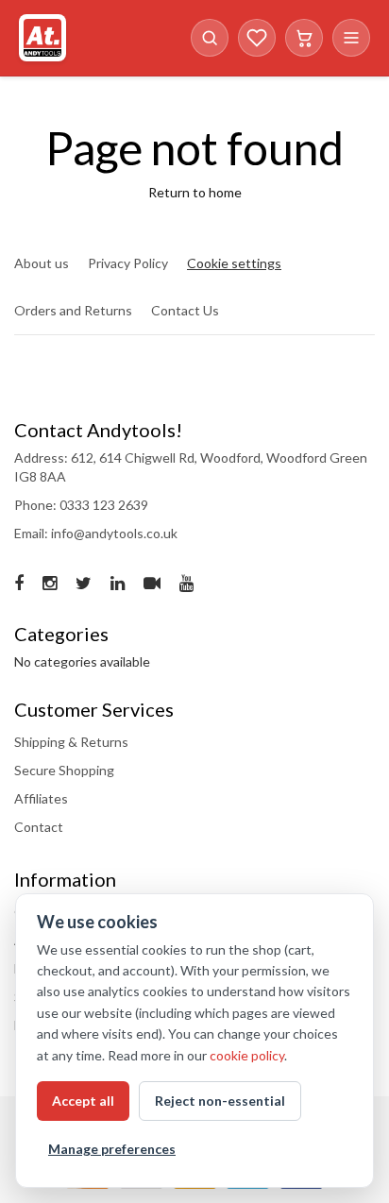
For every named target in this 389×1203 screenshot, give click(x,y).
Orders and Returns (73, 310)
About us (41, 263)
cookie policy (247, 1055)
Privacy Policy (128, 263)
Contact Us (185, 310)
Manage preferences (112, 1149)
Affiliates (41, 798)
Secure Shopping (64, 770)
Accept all (83, 1101)
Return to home (195, 192)
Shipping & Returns (71, 742)
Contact (38, 827)
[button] (209, 38)
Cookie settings (234, 263)
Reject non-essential (220, 1101)
